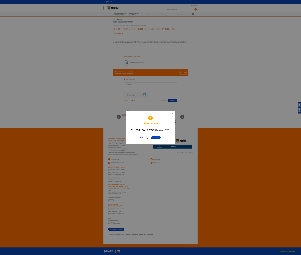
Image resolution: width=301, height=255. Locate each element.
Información (156, 137)
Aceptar (144, 137)
